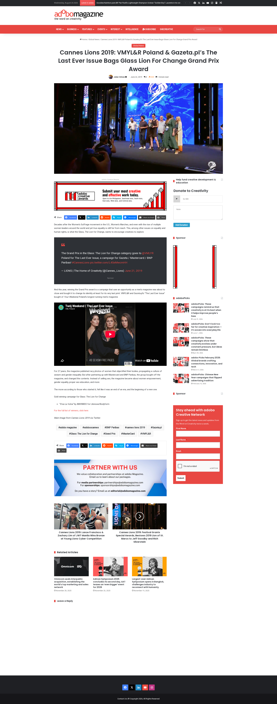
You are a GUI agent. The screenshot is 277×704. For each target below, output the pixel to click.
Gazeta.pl (157, 427)
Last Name (181, 439)
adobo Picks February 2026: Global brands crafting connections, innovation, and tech (206, 362)
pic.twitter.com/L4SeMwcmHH (108, 262)
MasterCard (129, 433)
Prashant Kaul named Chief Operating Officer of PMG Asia (120, 3)
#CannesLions (80, 262)
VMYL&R (146, 433)
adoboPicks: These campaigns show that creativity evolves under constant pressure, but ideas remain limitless (206, 343)
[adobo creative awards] (110, 196)
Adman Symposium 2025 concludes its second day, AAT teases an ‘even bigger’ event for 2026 (109, 583)
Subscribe (150, 29)
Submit (180, 478)
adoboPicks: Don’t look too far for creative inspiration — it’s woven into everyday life (206, 326)
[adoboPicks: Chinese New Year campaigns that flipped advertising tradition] (181, 378)
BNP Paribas (112, 427)
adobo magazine (68, 427)
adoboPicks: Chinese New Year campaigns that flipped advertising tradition (206, 377)
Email (179, 451)
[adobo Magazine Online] (79, 15)
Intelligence (132, 29)
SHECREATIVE (166, 29)
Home (84, 39)
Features (87, 29)
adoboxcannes (91, 427)
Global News (94, 39)
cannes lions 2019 (136, 427)
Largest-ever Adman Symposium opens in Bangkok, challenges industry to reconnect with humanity (148, 583)
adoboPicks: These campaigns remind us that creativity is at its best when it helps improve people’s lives (206, 310)
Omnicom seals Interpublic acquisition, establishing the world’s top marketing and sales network (71, 583)
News (59, 29)
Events (101, 29)
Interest (115, 29)
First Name (181, 428)
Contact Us (122, 699)
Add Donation (181, 225)
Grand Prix (110, 433)
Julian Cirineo (119, 77)
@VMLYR (148, 253)
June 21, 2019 (133, 270)
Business (72, 29)
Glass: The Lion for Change (84, 433)
